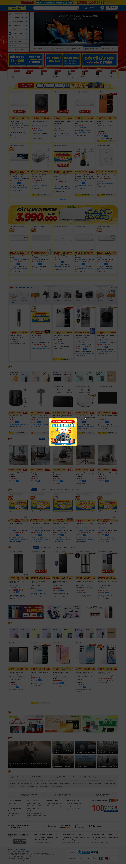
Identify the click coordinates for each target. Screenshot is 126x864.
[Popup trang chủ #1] (63, 432)
